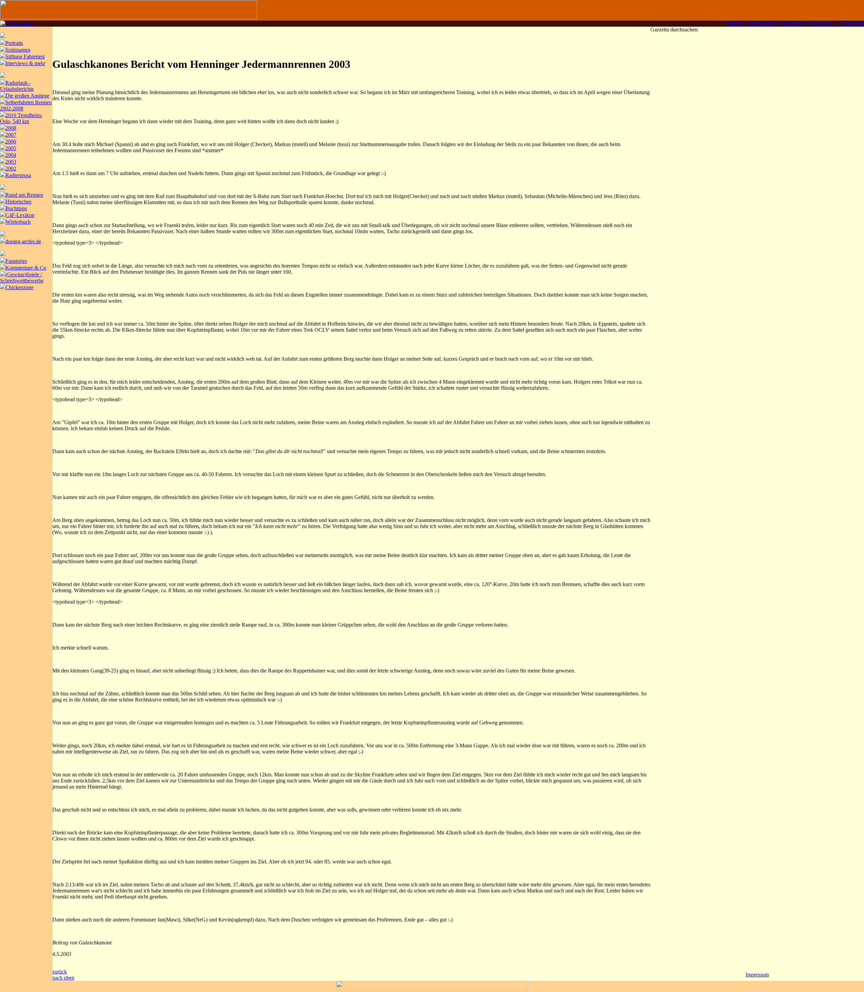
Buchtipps (16, 208)
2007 (10, 135)
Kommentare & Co (25, 268)
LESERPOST (762, 23)
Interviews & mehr (25, 63)
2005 (10, 148)
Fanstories (16, 261)
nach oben (63, 978)
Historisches (18, 201)
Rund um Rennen (24, 195)
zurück (59, 971)
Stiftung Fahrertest (25, 56)
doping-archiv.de (23, 241)
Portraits (14, 43)
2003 (10, 162)
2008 (10, 128)
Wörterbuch (18, 222)
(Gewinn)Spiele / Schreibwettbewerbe (22, 277)
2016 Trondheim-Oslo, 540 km (21, 118)
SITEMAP (792, 23)
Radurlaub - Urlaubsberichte (17, 86)
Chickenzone (19, 287)
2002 (10, 168)
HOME (735, 23)
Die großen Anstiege (27, 96)
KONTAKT (821, 23)
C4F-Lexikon (19, 215)
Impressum (757, 974)
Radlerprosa (18, 175)
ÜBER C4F (851, 23)
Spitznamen (17, 50)
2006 (10, 141)
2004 (10, 155)
